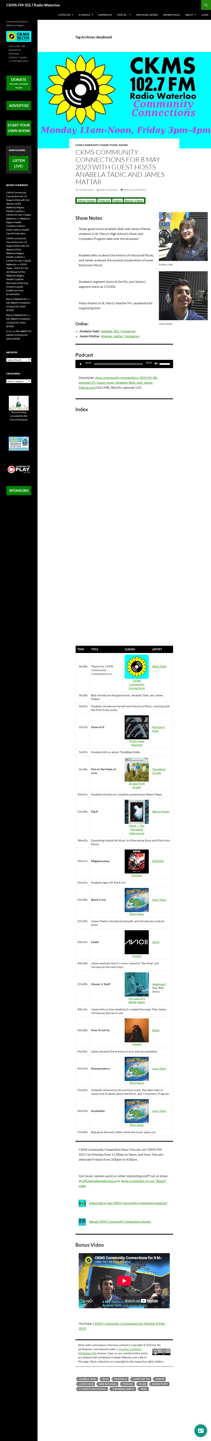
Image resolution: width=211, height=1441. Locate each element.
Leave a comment (135, 189)
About (189, 14)
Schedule (84, 14)
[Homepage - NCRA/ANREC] (19, 443)
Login (204, 14)
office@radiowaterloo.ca (99, 1181)
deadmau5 (159, 984)
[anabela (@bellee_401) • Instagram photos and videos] (183, 236)
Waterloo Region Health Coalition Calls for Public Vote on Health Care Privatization (18, 226)
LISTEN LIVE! (19, 163)
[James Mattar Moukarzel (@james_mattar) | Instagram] (183, 295)
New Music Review (147, 14)
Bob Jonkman (109, 189)
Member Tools (171, 14)
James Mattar (141, 1379)
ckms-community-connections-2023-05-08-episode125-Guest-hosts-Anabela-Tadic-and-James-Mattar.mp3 (118, 382)
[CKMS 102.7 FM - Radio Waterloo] (18, 36)
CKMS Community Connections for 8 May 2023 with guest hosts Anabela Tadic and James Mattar (120, 167)
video (143, 1389)
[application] (124, 364)
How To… (122, 14)
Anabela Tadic (87, 1379)
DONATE (19, 83)
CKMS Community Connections (96, 145)
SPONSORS (19, 490)
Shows (123, 145)
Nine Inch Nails (158, 728)
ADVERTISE (19, 105)
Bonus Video (134, 201)
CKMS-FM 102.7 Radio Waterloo (33, 5)
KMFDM (158, 861)
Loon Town (159, 899)
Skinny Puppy (161, 811)
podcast (128, 1384)
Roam (156, 1030)
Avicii (155, 942)
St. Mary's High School (92, 1389)
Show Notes (87, 201)
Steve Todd (159, 666)
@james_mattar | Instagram (120, 336)
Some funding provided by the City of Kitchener (19, 416)
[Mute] (156, 364)
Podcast (104, 201)
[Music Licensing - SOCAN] (18, 469)
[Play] (81, 364)
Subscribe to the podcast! (128, 1203)
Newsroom (105, 14)
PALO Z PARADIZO (16, 299)
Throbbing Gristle (159, 771)
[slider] (165, 363)
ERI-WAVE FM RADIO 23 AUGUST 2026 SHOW (18, 306)
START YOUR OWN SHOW (19, 128)
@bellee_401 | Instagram (118, 331)
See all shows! (120, 1221)
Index (117, 201)
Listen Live (64, 14)
